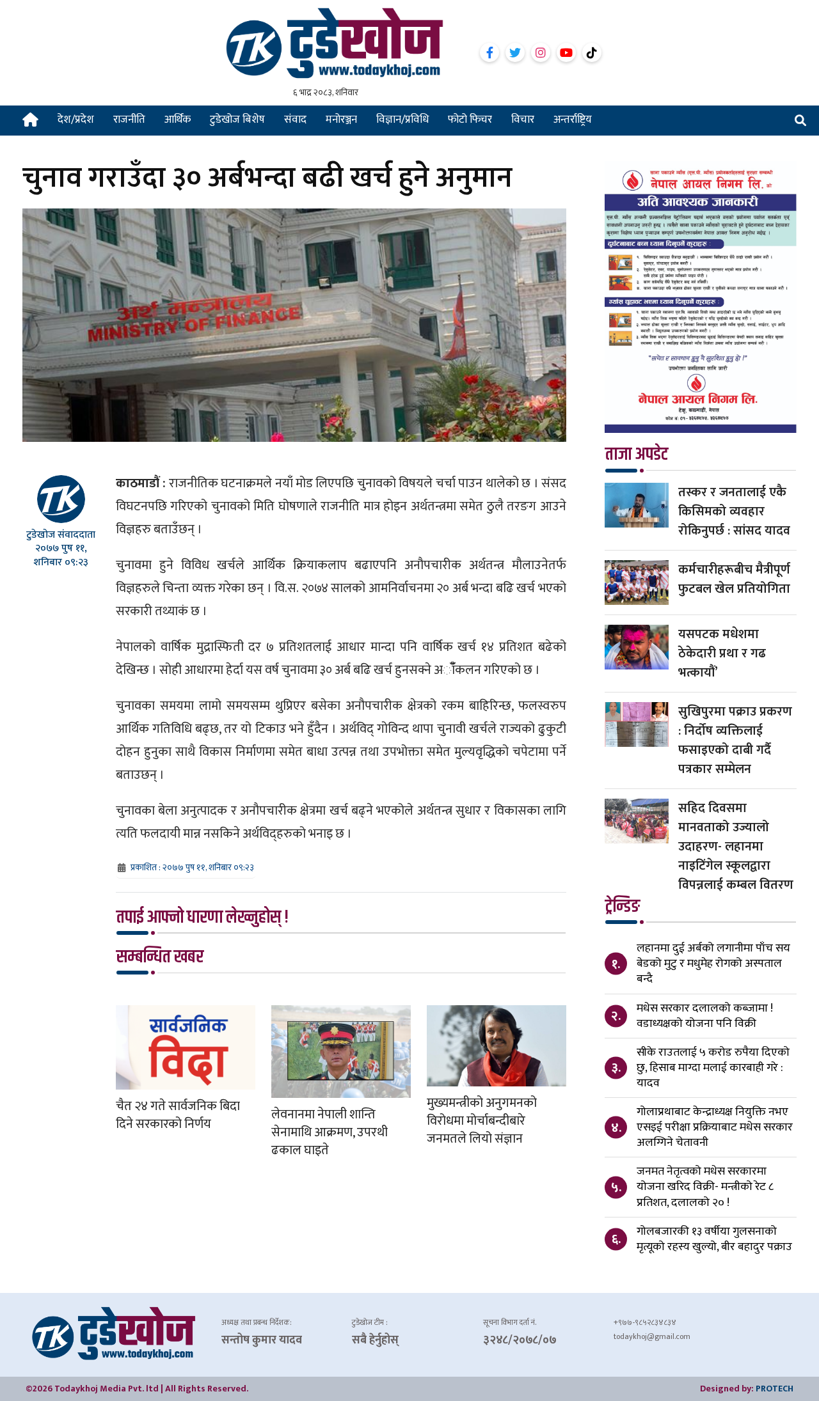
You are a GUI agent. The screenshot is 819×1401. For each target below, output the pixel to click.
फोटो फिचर (470, 120)
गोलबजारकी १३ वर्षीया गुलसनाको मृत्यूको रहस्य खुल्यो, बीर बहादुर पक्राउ (714, 1239)
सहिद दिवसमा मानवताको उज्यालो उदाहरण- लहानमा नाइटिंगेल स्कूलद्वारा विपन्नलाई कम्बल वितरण (735, 846)
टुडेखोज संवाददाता (60, 535)
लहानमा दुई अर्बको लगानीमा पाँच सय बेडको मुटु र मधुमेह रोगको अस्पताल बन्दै (713, 964)
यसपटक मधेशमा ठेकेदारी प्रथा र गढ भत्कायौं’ (722, 653)
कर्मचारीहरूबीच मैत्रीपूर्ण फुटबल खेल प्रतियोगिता (734, 579)
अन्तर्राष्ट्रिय (572, 120)
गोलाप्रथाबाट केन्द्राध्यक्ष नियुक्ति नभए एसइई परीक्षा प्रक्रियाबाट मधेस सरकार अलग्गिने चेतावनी (715, 1127)
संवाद (295, 120)
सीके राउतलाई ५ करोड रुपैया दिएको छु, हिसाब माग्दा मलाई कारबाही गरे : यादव (713, 1068)
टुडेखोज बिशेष (237, 120)
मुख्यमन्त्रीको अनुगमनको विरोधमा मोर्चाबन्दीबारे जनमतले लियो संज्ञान (482, 1121)
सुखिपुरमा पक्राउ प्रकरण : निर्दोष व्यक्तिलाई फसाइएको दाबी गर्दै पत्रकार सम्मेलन (735, 740)
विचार (522, 120)
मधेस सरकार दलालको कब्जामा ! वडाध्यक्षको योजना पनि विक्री (705, 1016)
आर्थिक (177, 120)
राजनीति (129, 120)
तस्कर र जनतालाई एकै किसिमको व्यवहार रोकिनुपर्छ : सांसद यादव (734, 511)
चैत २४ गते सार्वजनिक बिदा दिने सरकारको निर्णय (178, 1115)
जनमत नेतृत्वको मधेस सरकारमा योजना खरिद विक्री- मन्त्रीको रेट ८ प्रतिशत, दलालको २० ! (705, 1187)
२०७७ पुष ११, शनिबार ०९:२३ (61, 555)
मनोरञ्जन (341, 120)
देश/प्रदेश (76, 120)
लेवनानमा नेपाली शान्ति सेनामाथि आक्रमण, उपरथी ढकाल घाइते (329, 1132)
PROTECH (774, 1388)
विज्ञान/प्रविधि (402, 120)
